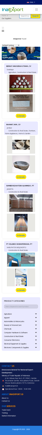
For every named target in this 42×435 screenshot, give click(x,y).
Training (4, 413)
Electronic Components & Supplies (16, 347)
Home (4, 15)
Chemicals (7, 329)
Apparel (7, 318)
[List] (3, 31)
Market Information (9, 416)
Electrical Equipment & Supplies (15, 344)
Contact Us (6, 401)
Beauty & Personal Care (12, 325)
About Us (5, 398)
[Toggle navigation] (36, 9)
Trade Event (6, 410)
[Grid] (3, 28)
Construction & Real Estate (13, 336)
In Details (21, 116)
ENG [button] (31, 2)
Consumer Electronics (12, 340)
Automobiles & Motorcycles (14, 321)
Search (35, 16)
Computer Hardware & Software (15, 332)
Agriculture (8, 314)
